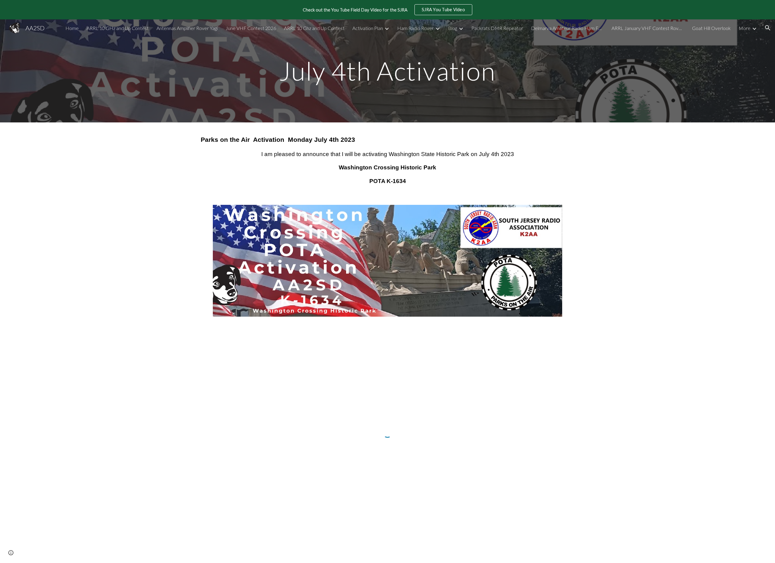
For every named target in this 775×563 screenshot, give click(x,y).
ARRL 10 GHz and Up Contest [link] (118, 28)
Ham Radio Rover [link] (415, 28)
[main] (387, 70)
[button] (767, 28)
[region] (387, 9)
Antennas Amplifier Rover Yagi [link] (187, 28)
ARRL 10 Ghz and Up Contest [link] (314, 28)
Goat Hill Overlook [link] (711, 28)
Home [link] (72, 28)
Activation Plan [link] (367, 28)
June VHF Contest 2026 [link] (251, 28)
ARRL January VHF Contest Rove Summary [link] (648, 28)
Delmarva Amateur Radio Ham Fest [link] (567, 28)
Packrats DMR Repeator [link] (497, 28)
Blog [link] (452, 28)
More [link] (744, 28)
